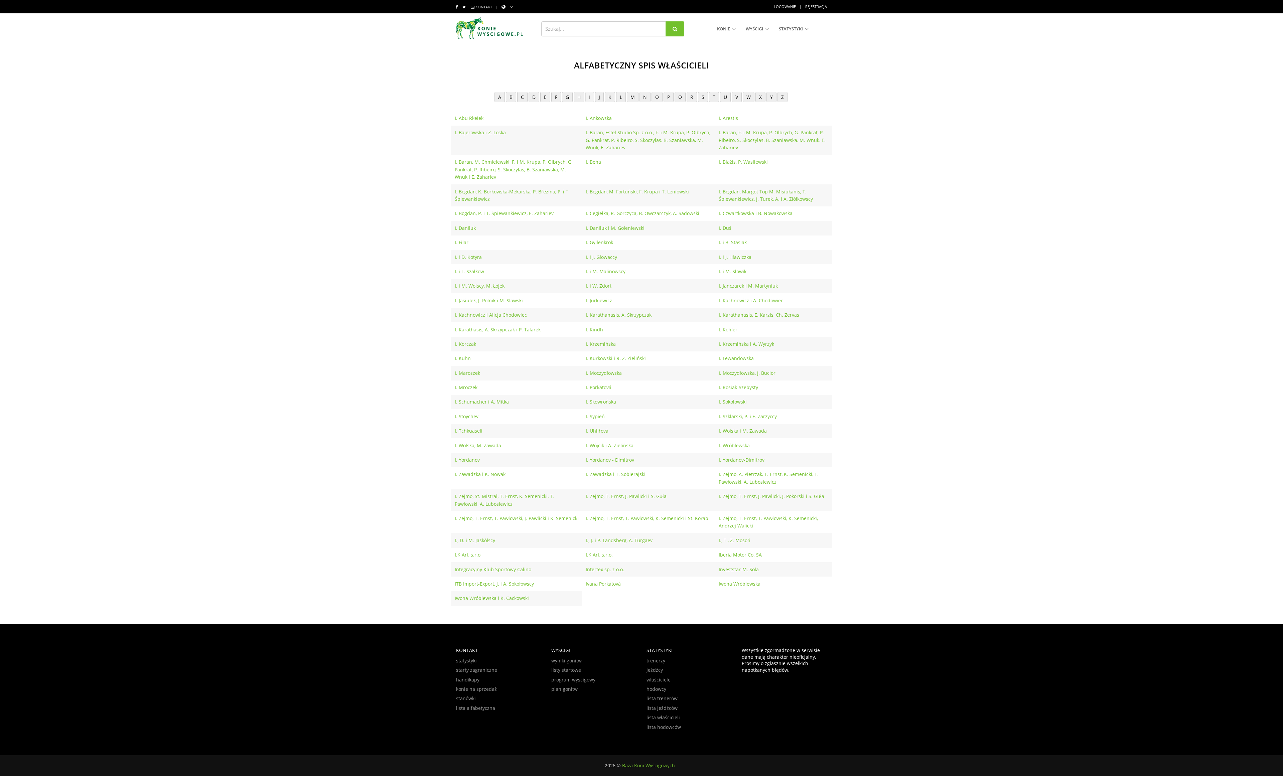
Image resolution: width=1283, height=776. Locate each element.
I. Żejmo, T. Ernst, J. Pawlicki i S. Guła (626, 496)
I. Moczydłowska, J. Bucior (747, 373)
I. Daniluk (465, 228)
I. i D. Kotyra (468, 257)
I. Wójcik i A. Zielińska (609, 445)
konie (723, 29)
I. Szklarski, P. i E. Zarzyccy (748, 416)
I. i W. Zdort (598, 286)
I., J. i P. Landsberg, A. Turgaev (619, 540)
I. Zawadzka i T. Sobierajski (616, 474)
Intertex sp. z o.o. (605, 569)
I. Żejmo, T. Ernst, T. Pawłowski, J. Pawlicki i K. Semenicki (517, 518)
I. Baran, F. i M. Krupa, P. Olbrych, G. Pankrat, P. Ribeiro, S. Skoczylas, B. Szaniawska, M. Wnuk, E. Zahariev (772, 140)
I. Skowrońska (601, 402)
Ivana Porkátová (603, 584)
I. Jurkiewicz (599, 300)
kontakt (483, 6)
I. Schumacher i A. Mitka (482, 402)
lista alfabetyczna (475, 708)
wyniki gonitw (566, 660)
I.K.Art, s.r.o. (599, 555)
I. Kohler (728, 329)
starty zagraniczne (476, 670)
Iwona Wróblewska (739, 584)
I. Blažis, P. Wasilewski (743, 162)
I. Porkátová (598, 387)
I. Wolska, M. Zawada (478, 445)
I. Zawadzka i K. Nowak (480, 474)
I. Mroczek (466, 387)
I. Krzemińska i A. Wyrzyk (746, 344)
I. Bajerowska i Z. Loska (480, 132)
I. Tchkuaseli (468, 431)
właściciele (659, 679)
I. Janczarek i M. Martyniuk (748, 286)
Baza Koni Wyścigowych (648, 765)
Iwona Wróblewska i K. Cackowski (492, 598)
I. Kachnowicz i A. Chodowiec (751, 300)
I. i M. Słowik (732, 271)
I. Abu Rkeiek (469, 118)
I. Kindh (594, 329)
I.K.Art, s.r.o (467, 555)
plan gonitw (564, 689)
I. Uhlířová (597, 431)
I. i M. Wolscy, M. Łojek (480, 286)
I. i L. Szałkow (469, 271)
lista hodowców (664, 727)
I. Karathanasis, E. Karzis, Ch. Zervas (759, 315)
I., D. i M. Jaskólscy (475, 540)
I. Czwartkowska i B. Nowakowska (756, 213)
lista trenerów (662, 698)
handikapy (467, 679)
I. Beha (593, 162)
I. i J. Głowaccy (601, 257)
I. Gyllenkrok (599, 242)
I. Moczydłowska (604, 373)
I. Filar (461, 242)
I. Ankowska (599, 118)
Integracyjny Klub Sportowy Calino (493, 569)
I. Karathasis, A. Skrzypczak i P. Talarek (498, 329)
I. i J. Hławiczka (735, 257)
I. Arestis (728, 118)
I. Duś (725, 228)
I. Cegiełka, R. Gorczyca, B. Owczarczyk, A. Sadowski (642, 213)
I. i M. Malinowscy (605, 271)
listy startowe (566, 670)
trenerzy (656, 660)
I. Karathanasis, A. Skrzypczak (619, 315)
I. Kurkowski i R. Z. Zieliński (616, 358)
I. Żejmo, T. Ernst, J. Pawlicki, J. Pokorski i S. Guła (771, 496)
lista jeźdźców (662, 708)
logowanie (785, 6)
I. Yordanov (467, 460)
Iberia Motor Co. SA (740, 555)
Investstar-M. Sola (739, 569)
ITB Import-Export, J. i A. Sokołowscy (494, 584)
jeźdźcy (655, 670)
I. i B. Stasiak (733, 242)
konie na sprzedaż (476, 689)
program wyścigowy (573, 679)
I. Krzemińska (601, 344)
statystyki (791, 29)
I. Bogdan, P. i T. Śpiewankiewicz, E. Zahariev (504, 213)
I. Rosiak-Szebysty (738, 387)
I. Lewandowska (736, 358)
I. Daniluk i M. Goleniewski (615, 228)
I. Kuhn (463, 358)
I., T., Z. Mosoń (734, 540)
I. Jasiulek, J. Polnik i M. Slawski (489, 300)
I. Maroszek (467, 373)
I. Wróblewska (734, 445)
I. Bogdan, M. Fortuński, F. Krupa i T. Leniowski (637, 191)
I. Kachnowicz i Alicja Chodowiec (491, 315)
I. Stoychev (466, 416)
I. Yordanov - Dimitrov (610, 460)
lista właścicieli (663, 717)
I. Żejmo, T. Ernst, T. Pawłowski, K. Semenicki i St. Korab (647, 518)
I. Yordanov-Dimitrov (741, 460)
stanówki (466, 698)
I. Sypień (595, 416)
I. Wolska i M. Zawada (743, 431)
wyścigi (754, 29)
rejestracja (816, 6)
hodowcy (656, 689)
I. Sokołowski (733, 402)
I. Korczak (465, 344)
